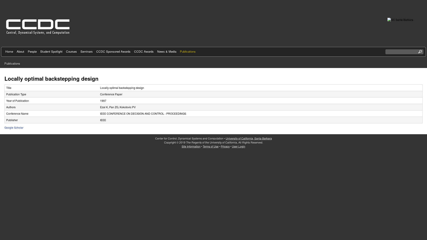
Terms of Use (211, 146)
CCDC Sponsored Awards (113, 51)
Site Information (191, 146)
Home (9, 51)
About (20, 51)
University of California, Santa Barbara (249, 138)
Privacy (225, 146)
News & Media (166, 51)
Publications (188, 51)
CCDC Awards (144, 51)
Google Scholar (13, 127)
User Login (238, 146)
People (32, 51)
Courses (71, 51)
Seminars (87, 51)
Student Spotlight (51, 51)
